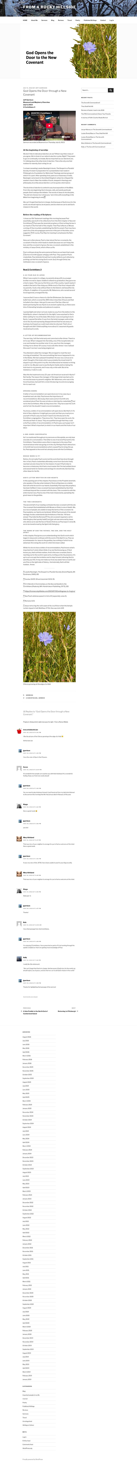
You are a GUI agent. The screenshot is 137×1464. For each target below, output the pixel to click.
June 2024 (26, 1135)
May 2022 (26, 1229)
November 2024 (28, 1116)
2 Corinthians (32, 698)
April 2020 (26, 1323)
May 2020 (26, 1319)
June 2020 (26, 1315)
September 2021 (28, 1259)
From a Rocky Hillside (49, 7)
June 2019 (26, 1360)
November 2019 (28, 1342)
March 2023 (27, 1191)
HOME (25, 20)
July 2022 (26, 1221)
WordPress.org (27, 1448)
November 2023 (28, 1161)
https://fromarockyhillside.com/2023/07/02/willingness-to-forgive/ (50, 591)
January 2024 (27, 1153)
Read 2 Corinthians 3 (32, 270)
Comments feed (28, 1444)
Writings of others (28, 1425)
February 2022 (27, 1240)
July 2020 (26, 1312)
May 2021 (26, 1274)
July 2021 (26, 1266)
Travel (69, 20)
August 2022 (27, 1217)
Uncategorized (27, 1421)
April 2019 (26, 1368)
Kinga (25, 804)
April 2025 (26, 1097)
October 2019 (27, 1345)
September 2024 (28, 1123)
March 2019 (26, 1372)
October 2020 (27, 1300)
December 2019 (28, 1338)
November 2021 (28, 1251)
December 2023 (28, 1157)
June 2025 (26, 1090)
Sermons (44, 20)
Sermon (42, 698)
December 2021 (28, 1248)
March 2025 (27, 1101)
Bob (24, 922)
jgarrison (26, 751)
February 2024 (27, 1150)
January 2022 (27, 1244)
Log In (112, 20)
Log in (24, 1437)
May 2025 (26, 1093)
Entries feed (26, 1441)
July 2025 (26, 1086)
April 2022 (26, 1232)
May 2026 (26, 1048)
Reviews (61, 20)
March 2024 (27, 1146)
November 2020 (28, 1296)
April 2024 (26, 1142)
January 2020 (27, 1334)
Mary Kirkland (28, 837)
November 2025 (28, 1071)
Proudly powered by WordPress (33, 1459)
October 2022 (27, 1210)
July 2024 (26, 1131)
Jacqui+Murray (86, 129)
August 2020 (27, 1308)
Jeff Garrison (41, 88)
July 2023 (26, 1176)
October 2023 (27, 1165)
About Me (34, 20)
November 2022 (28, 1206)
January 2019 (27, 1379)
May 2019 (26, 1364)
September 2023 (28, 1169)
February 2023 (27, 1195)
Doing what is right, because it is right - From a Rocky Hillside (49, 722)
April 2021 (26, 1278)
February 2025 (27, 1104)
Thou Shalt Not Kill (87, 106)
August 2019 (27, 1353)
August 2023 (27, 1172)
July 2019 (26, 1357)
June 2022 (26, 1225)
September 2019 (28, 1349)
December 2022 (28, 1202)
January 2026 (27, 1063)
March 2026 (27, 1056)
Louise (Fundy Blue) (87, 133)
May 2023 (26, 1184)
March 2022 (26, 1236)
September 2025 (28, 1078)
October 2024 (27, 1120)
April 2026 (26, 1052)
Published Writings (90, 20)
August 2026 (27, 1037)
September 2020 (28, 1304)
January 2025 (27, 1108)
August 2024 (27, 1127)
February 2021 (27, 1285)
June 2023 (26, 1180)
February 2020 (27, 1330)
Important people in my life (31, 1395)
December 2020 (28, 1293)
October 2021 (27, 1255)
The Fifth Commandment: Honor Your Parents (96, 114)
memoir (25, 1399)
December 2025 (28, 1067)
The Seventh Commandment (90, 102)
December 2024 (28, 1112)
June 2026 (26, 1044)
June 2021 (26, 1270)
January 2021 (27, 1289)
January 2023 (27, 1199)
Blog (52, 20)
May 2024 (26, 1138)
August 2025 (27, 1082)
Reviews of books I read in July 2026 (92, 110)
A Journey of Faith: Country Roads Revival (94, 117)
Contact (103, 20)
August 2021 (27, 1263)
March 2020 (27, 1327)
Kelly (25, 957)
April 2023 (26, 1187)
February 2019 (27, 1375)
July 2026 (26, 1040)
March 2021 (26, 1281)
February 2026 (27, 1059)
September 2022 (28, 1214)
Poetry (78, 20)
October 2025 (27, 1074)
